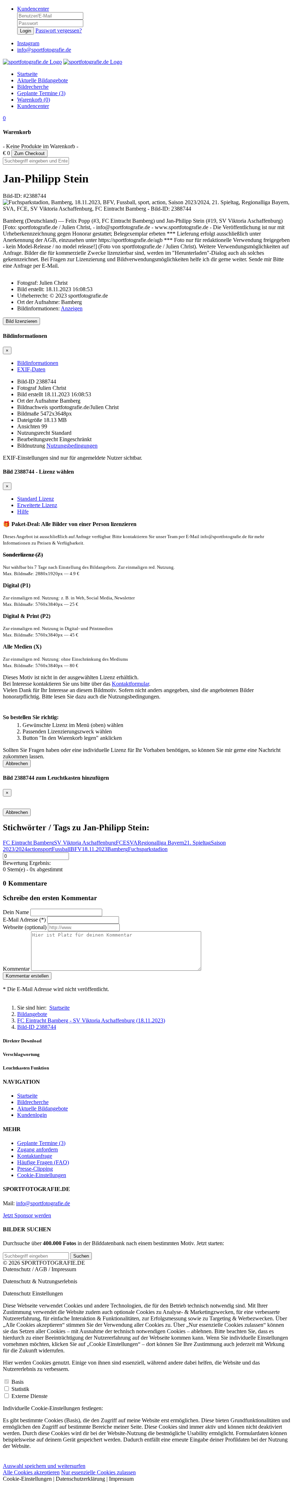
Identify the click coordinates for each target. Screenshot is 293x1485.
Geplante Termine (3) (41, 1143)
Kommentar (16, 969)
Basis (17, 1382)
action (34, 849)
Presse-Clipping (35, 1169)
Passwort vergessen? (58, 30)
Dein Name (16, 912)
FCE (121, 843)
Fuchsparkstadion (148, 849)
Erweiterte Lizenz (37, 505)
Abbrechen (17, 763)
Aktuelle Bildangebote (42, 1108)
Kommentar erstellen (27, 976)
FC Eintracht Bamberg (28, 843)
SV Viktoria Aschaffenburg (85, 843)
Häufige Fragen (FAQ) (43, 1162)
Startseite (27, 1096)
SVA (132, 843)
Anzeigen (72, 308)
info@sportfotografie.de (43, 1203)
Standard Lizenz (35, 499)
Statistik (20, 1389)
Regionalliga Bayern (161, 843)
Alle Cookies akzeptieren (31, 1472)
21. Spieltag (197, 843)
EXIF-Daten (31, 369)
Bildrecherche (33, 1102)
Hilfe (23, 512)
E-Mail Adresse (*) (24, 920)
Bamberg (117, 849)
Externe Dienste (29, 1396)
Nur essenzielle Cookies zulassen (98, 1472)
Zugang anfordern (37, 1149)
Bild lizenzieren (21, 321)
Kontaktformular (130, 684)
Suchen (81, 1256)
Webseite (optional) (24, 927)
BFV (76, 849)
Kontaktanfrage (34, 1156)
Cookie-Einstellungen (41, 1175)
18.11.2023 (94, 849)
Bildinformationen (37, 363)
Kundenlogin (32, 1115)
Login (25, 30)
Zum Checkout (29, 153)
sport (46, 849)
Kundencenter (33, 9)
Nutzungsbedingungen (72, 446)
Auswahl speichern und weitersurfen (44, 1466)
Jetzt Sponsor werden (27, 1215)
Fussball (61, 849)
